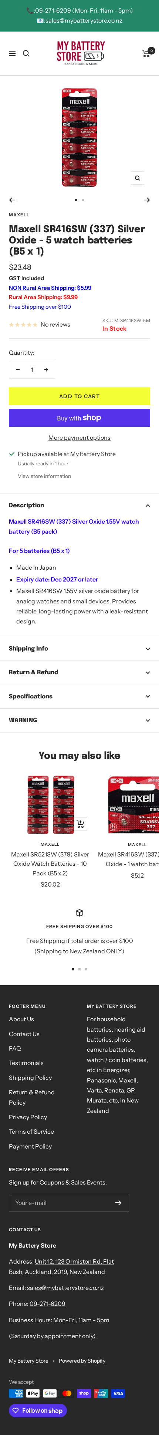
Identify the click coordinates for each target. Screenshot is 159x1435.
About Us (21, 1019)
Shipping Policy (30, 1077)
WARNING (23, 720)
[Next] (147, 200)
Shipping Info (28, 649)
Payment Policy (30, 1146)
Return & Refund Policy (32, 1097)
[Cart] (146, 53)
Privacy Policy (28, 1117)
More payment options (79, 437)
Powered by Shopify (82, 1360)
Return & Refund (33, 672)
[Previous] (12, 200)
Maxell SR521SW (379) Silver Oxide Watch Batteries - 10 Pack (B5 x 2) (50, 864)
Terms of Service (31, 1131)
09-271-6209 (47, 1303)
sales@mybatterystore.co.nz (65, 1287)
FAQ (15, 1048)
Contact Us (24, 1034)
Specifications (31, 697)
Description (26, 505)
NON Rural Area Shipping (41, 287)
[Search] (26, 53)
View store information (44, 476)
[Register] (118, 1202)
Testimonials (26, 1063)
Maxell (19, 214)
